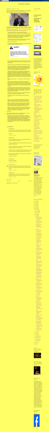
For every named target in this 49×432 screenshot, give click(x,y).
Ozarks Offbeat (36, 137)
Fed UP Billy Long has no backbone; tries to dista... (39, 265)
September (37, 336)
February (37, 211)
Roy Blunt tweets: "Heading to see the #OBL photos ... (39, 298)
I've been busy (38, 294)
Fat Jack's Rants (36, 120)
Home (19, 180)
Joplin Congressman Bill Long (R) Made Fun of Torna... (39, 318)
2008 (36, 204)
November (37, 339)
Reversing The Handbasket (38, 138)
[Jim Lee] (37, 426)
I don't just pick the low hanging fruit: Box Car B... (39, 280)
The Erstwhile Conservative (38, 119)
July (36, 333)
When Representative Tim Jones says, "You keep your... (39, 273)
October (37, 337)
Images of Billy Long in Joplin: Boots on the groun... (39, 326)
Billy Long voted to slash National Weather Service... (39, 322)
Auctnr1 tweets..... (38, 229)
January (37, 209)
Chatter (35, 114)
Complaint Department (37, 115)
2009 (36, 205)
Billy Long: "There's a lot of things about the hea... (39, 262)
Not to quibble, (38, 301)
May (36, 215)
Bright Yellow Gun (37, 112)
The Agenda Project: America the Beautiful (39, 312)
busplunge (24, 4)
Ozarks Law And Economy (38, 133)
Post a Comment (9, 179)
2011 (36, 208)
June (36, 331)
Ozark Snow (36, 134)
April (37, 214)
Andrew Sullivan (36, 111)
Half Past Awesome (37, 124)
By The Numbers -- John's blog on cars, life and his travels (38, 102)
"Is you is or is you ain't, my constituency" (38, 245)
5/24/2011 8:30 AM (12, 135)
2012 (36, 342)
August (37, 334)
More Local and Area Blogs (38, 130)
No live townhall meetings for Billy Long (39, 277)
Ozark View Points (37, 135)
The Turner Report (36, 141)
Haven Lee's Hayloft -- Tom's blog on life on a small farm (37, 105)
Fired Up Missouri (36, 121)
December (37, 340)
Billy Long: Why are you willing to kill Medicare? (39, 253)
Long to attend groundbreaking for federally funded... (39, 269)
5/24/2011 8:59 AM (12, 156)
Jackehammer (36, 125)
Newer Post (8, 180)
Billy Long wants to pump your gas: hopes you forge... (39, 303)
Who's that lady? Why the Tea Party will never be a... (39, 288)
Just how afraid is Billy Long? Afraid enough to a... (39, 221)
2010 (36, 207)
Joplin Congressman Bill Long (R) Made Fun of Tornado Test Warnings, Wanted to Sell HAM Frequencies (19, 11)
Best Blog (36, 19)
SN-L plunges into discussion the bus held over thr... (39, 218)
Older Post (30, 180)
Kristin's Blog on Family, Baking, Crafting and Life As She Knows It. (38, 109)
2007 (36, 202)
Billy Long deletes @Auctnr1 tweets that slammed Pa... (39, 234)
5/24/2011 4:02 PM (12, 176)
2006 (36, 201)
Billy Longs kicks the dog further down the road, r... (39, 284)
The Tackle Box (36, 139)
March (37, 212)
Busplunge (37, 174)
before (26, 113)
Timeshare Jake (11, 164)
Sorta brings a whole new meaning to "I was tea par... (39, 291)
